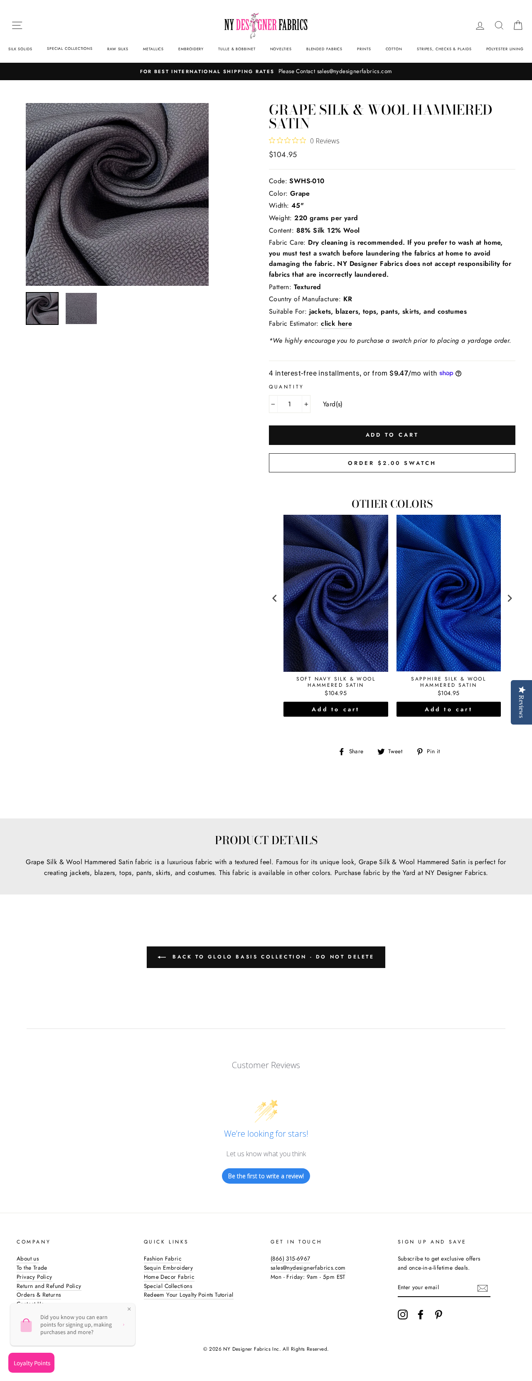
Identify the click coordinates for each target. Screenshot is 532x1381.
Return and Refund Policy (49, 1286)
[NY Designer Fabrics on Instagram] (403, 1315)
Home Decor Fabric (169, 1277)
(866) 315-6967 (290, 1258)
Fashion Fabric (163, 1258)
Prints (364, 49)
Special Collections (70, 48)
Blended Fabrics (324, 49)
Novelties (281, 49)
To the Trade (32, 1267)
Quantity (286, 387)
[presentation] (275, 598)
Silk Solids (20, 49)
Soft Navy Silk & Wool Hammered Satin (335, 682)
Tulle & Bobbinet (236, 49)
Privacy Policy (34, 1277)
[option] (133, 194)
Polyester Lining (505, 49)
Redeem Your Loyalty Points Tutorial (189, 1294)
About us (28, 1258)
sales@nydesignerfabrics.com (308, 1267)
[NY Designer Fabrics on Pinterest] (438, 1315)
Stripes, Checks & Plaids (444, 49)
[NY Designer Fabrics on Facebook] (421, 1315)
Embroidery (191, 49)
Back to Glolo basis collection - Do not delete (271, 957)
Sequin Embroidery (168, 1267)
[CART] (518, 25)
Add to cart (336, 709)
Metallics (153, 49)
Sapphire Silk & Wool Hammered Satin (448, 682)
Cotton (394, 49)
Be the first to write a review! (266, 1176)
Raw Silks (117, 49)
